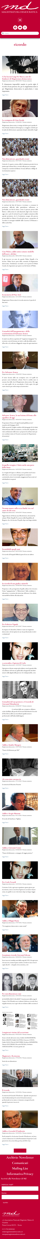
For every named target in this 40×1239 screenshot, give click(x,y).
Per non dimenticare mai (11, 994)
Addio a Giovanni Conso (11, 848)
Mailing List (20, 1168)
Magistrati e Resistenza (11, 1056)
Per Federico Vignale (10, 624)
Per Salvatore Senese (10, 372)
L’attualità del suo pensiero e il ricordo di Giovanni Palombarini (17, 703)
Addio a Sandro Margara (11, 745)
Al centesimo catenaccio (11, 779)
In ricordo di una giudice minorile (15, 583)
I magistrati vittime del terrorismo (15, 1032)
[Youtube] (20, 27)
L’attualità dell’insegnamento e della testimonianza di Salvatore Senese (16, 332)
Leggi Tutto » (5, 95)
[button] (20, 20)
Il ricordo (5, 1090)
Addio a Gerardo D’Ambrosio (13, 1131)
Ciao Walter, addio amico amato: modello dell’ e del (18, 252)
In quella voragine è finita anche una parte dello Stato (18, 466)
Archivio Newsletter (20, 1157)
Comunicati (20, 1163)
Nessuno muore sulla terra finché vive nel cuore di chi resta (18, 509)
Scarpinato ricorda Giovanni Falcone (16, 955)
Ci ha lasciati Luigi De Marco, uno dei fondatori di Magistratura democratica (17, 77)
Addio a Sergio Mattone (11, 813)
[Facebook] (15, 27)
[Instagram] (25, 27)
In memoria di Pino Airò (11, 295)
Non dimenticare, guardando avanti (15, 159)
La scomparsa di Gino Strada (13, 120)
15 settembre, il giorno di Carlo (14, 663)
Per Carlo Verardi (9, 882)
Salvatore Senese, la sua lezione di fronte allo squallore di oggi (19, 416)
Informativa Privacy (20, 1174)
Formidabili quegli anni (11, 549)
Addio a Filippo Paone (10, 921)
